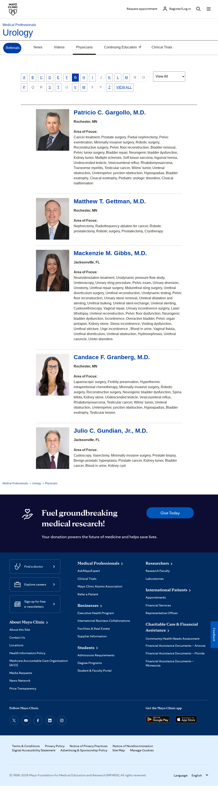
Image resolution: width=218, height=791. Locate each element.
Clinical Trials (162, 47)
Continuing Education (119, 47)
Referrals (13, 48)
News (38, 47)
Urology (18, 32)
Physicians (84, 47)
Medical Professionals (19, 25)
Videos (59, 47)
